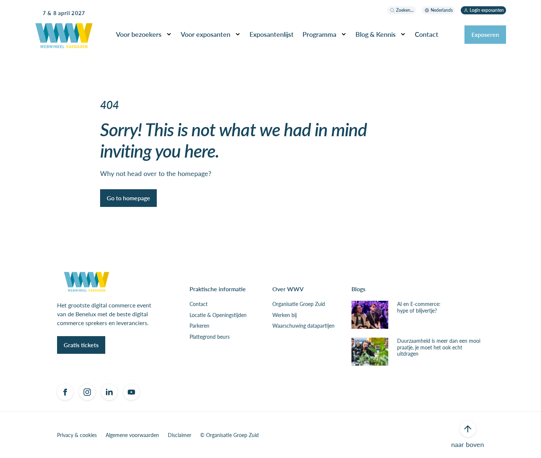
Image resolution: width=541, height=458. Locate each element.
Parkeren (199, 326)
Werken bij (284, 315)
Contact (199, 304)
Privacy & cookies (77, 435)
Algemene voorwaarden (132, 435)
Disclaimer (179, 435)
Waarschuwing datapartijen (303, 326)
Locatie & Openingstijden (218, 315)
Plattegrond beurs (210, 337)
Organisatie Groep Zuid (298, 304)
